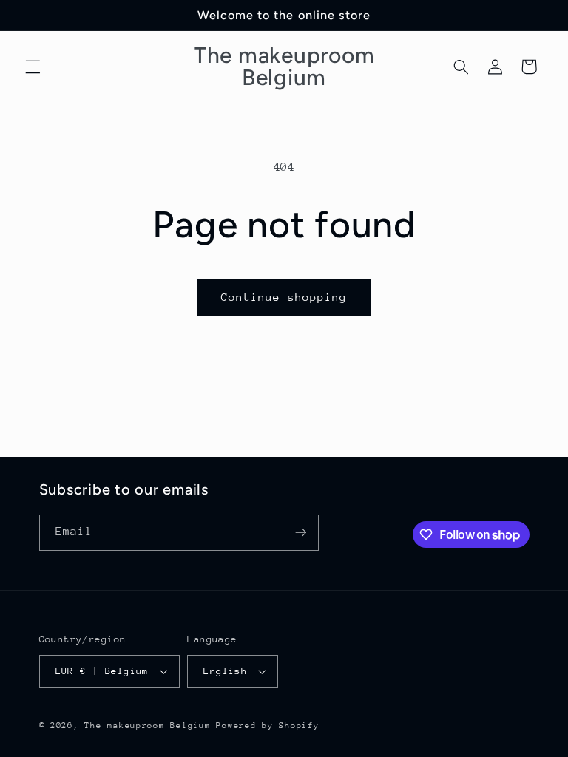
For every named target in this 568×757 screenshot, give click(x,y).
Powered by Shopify (267, 725)
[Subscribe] (300, 533)
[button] (33, 67)
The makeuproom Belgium (147, 725)
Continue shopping (284, 297)
